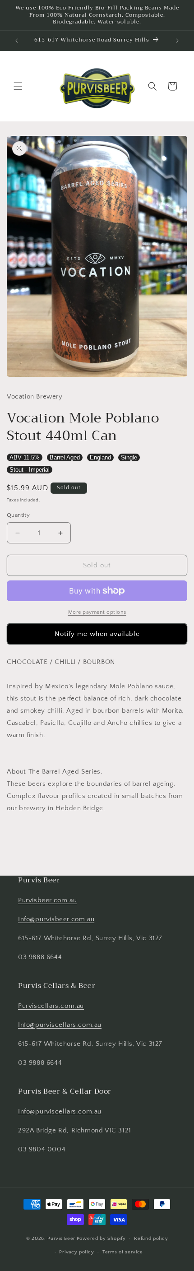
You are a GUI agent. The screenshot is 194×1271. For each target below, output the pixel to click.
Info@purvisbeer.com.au (56, 919)
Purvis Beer (61, 1238)
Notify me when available (97, 634)
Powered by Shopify (101, 1238)
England (100, 457)
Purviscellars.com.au (51, 1006)
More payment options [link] (97, 612)
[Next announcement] (177, 41)
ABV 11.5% (24, 457)
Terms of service (122, 1252)
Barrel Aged (65, 457)
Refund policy (151, 1238)
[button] (18, 86)
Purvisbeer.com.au (47, 900)
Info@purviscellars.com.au (60, 1025)
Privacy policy (76, 1252)
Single (129, 457)
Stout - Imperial (29, 469)
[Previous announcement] (17, 41)
